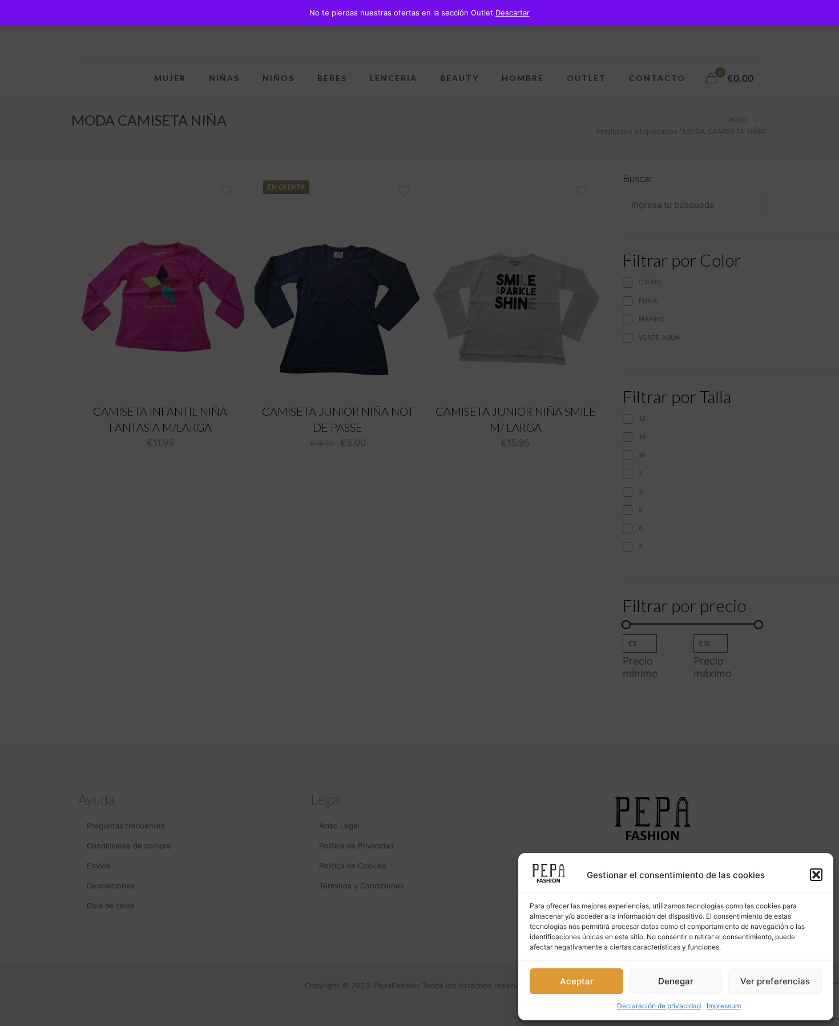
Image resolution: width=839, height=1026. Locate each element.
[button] (816, 874)
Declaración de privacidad (659, 1005)
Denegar (675, 981)
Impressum (724, 1005)
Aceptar (577, 981)
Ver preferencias (775, 981)
